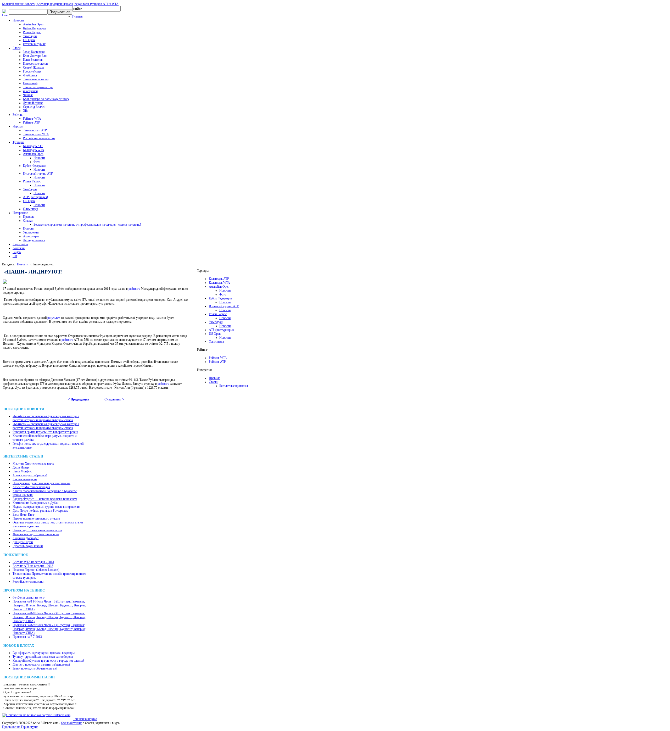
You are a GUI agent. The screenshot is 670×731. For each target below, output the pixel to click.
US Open (29, 40)
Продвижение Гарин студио (20, 727)
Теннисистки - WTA (36, 134)
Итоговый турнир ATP (38, 173)
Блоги (16, 48)
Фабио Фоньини (23, 495)
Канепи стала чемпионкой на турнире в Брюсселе (45, 491)
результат (53, 318)
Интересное (20, 213)
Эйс (25, 111)
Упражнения (31, 232)
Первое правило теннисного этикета (36, 518)
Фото (37, 162)
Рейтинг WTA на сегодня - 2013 (33, 562)
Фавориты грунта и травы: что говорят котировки (45, 432)
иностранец (30, 91)
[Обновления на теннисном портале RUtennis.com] (36, 715)
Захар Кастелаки (33, 52)
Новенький (30, 83)
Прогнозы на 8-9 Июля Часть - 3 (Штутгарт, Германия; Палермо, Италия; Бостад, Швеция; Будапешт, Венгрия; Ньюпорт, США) (49, 605)
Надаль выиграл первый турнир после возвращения (46, 507)
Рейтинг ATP (31, 122)
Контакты (19, 248)
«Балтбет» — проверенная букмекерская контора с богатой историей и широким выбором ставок (46, 418)
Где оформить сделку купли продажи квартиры (44, 653)
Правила (28, 217)
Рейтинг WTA (32, 118)
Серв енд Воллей (34, 107)
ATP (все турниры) (35, 197)
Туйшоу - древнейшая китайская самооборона (43, 657)
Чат (15, 256)
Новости (18, 20)
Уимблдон (30, 36)
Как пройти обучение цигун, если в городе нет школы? (48, 660)
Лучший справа (33, 103)
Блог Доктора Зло (35, 56)
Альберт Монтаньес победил (31, 487)
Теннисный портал (85, 719)
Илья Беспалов (33, 60)
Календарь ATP (33, 146)
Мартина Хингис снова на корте (33, 463)
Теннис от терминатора (38, 87)
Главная (77, 16)
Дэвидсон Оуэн (23, 542)
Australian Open (33, 24)
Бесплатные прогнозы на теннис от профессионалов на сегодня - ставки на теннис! (87, 224)
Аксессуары (31, 236)
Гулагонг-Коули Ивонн (28, 546)
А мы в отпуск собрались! (30, 475)
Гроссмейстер (32, 71)
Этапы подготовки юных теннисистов (37, 530)
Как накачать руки (25, 479)
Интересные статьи (35, 63)
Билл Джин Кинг (24, 514)
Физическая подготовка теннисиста (36, 534)
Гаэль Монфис (22, 471)
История (28, 228)
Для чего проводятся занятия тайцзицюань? (41, 664)
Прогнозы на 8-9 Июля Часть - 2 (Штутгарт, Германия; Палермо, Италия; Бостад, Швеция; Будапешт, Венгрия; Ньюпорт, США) (49, 617)
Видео (17, 252)
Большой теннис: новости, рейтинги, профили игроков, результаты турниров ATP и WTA (60, 4)
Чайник (28, 95)
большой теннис (71, 723)
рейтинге (134, 289)
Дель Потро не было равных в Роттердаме (40, 510)
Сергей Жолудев (33, 67)
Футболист (30, 75)
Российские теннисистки (39, 138)
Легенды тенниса (34, 240)
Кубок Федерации (34, 28)
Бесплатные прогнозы (233, 386)
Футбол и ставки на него (28, 597)
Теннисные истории (35, 79)
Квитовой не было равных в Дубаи (35, 503)
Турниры (18, 142)
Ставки (27, 220)
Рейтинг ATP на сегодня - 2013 (33, 566)
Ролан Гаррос (32, 32)
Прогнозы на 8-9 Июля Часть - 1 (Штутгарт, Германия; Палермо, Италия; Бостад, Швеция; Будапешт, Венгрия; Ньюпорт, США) (49, 629)
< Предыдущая (78, 399)
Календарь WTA (33, 150)
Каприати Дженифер (26, 538)
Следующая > (114, 399)
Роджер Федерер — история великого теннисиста (45, 499)
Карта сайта (20, 244)
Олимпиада (30, 209)
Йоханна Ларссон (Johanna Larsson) (36, 570)
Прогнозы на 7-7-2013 (27, 637)
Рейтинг (18, 114)
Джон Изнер (21, 467)
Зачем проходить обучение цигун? (35, 668)
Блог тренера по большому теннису (46, 99)
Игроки (18, 126)
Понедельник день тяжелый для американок (41, 483)
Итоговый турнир (34, 44)
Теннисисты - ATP (35, 130)
